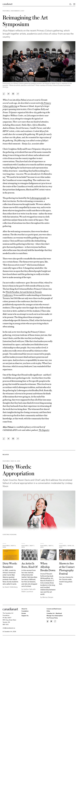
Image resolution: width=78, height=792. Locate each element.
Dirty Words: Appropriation (18, 470)
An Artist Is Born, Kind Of (29, 565)
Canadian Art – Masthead (54, 613)
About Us (24, 609)
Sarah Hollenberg (11, 587)
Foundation (24, 611)
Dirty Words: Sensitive (10, 565)
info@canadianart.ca (9, 628)
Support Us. (25, 615)
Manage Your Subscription (55, 615)
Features (6, 11)
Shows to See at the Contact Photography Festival (67, 568)
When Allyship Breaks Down (47, 566)
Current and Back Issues (54, 609)
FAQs (48, 611)
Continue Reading (9, 534)
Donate (23, 613)
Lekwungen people (38, 197)
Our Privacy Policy (52, 618)
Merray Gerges (47, 597)
